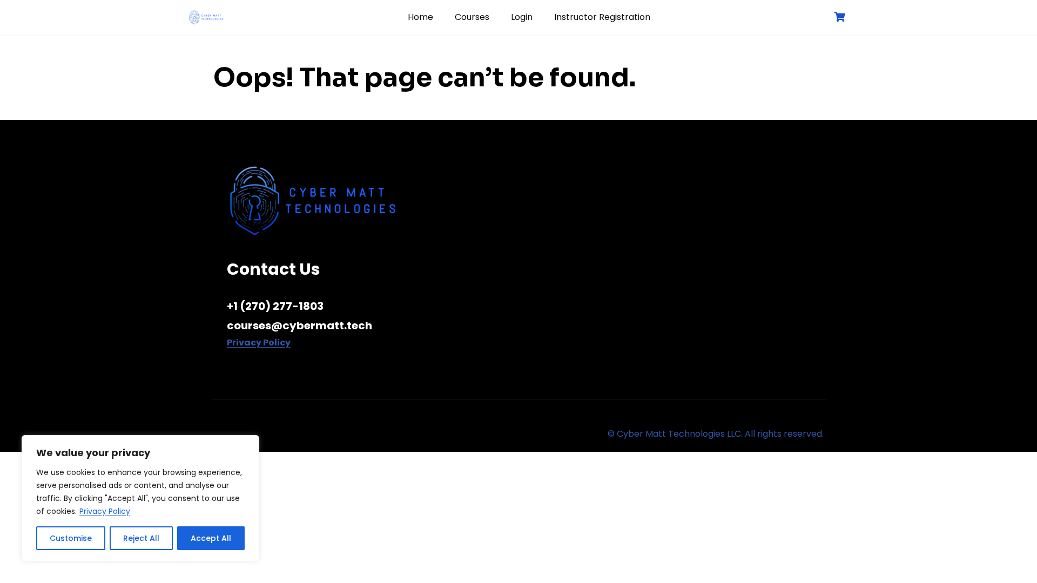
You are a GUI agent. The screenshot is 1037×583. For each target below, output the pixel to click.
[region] (140, 498)
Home (420, 17)
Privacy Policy (104, 511)
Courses (472, 17)
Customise (71, 538)
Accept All (211, 538)
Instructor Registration (602, 17)
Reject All (141, 538)
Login (522, 17)
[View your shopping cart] (841, 17)
